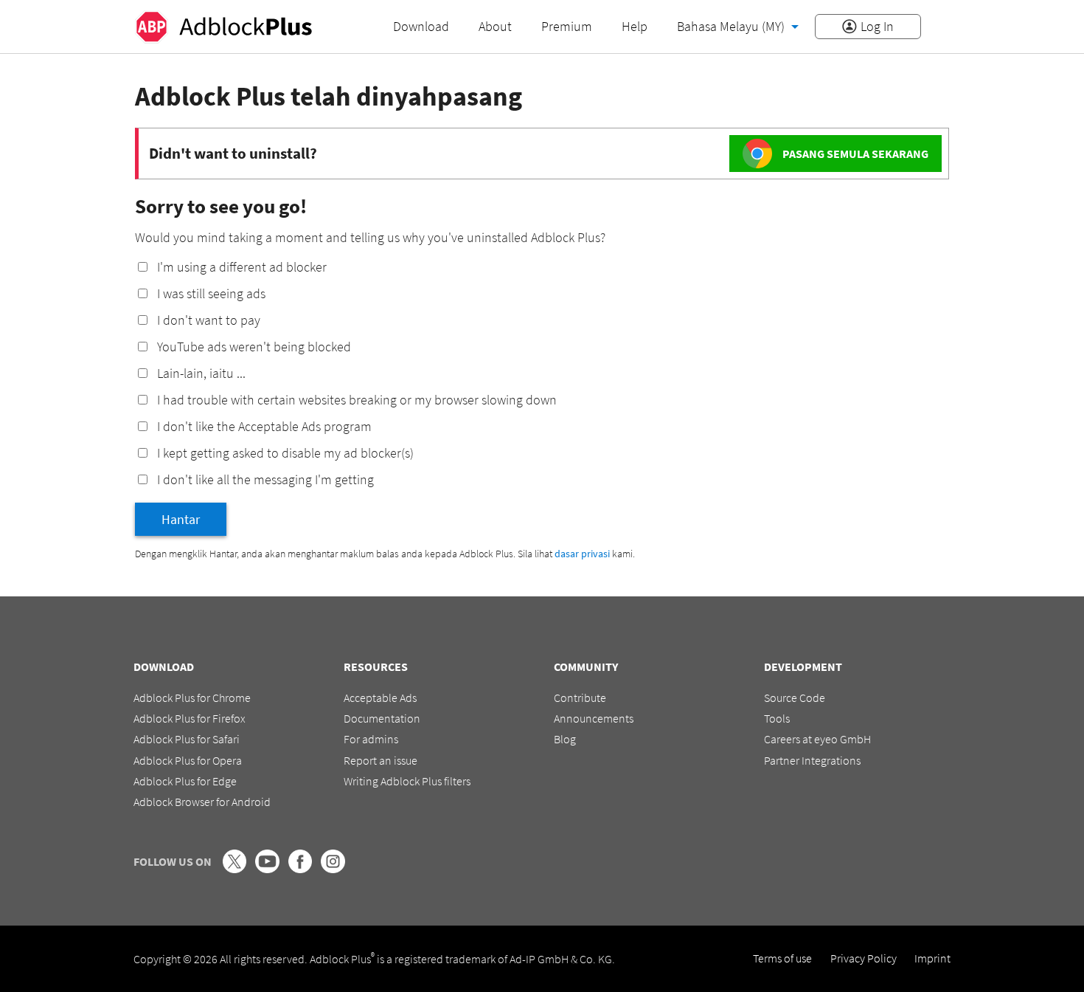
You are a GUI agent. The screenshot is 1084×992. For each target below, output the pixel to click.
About (495, 26)
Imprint (932, 958)
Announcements (593, 718)
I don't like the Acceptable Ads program (264, 426)
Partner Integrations (812, 760)
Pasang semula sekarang (855, 153)
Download (421, 26)
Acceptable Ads (380, 697)
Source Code (794, 697)
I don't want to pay (208, 319)
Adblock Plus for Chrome (192, 697)
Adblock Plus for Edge (185, 781)
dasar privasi (582, 553)
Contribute (580, 697)
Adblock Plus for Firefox (189, 718)
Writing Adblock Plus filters (407, 781)
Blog (565, 738)
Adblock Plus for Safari (186, 738)
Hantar (180, 519)
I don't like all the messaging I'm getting (265, 479)
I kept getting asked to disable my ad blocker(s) (285, 452)
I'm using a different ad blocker (242, 266)
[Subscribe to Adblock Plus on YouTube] (267, 868)
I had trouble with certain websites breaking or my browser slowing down (357, 399)
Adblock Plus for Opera (187, 760)
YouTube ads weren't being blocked (254, 346)
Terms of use (782, 958)
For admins (371, 738)
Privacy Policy (863, 958)
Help (634, 26)
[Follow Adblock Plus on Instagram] (332, 868)
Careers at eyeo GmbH (817, 738)
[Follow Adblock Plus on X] (234, 868)
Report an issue (380, 760)
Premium (566, 26)
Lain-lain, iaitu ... (201, 373)
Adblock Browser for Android (202, 801)
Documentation (382, 718)
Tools (777, 718)
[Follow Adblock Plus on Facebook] (300, 868)
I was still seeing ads (211, 293)
